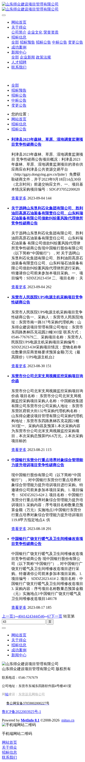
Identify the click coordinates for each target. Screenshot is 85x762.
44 (35, 616)
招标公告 (18, 95)
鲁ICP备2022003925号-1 (21, 712)
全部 (15, 42)
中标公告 (18, 100)
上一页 (7, 616)
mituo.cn (67, 720)
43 (31, 616)
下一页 (56, 616)
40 (20, 616)
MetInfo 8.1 (30, 720)
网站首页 (18, 22)
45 (39, 616)
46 (42, 616)
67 (49, 616)
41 (24, 616)
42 (27, 616)
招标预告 (18, 90)
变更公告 (18, 105)
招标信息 (18, 124)
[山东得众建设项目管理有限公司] (42, 7)
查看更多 (18, 198)
